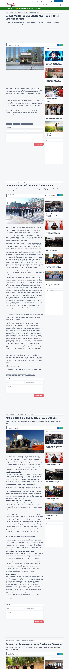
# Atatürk (14, 375)
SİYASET (29, 5)
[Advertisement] (34, 35)
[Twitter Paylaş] (60, 45)
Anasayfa (8, 12)
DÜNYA (47, 5)
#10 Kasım (8, 375)
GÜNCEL (12, 182)
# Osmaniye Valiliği (22, 375)
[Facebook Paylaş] (58, 45)
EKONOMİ (24, 5)
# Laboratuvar (16, 123)
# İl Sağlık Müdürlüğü (25, 123)
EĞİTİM (43, 5)
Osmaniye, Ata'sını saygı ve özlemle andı (20, 369)
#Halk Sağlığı (9, 123)
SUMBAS (12, 640)
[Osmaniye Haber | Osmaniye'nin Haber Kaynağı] (11, 5)
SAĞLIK (51, 5)
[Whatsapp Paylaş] (62, 45)
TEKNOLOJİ (56, 5)
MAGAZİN (38, 5)
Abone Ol (46, 44)
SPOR (34, 5)
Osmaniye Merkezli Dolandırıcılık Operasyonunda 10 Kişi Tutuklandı (32, 8)
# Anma (29, 375)
